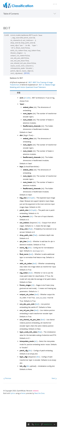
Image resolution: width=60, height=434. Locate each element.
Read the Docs (40, 393)
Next (53, 378)
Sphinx (12, 393)
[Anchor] (12, 28)
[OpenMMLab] (18, 5)
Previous (8, 378)
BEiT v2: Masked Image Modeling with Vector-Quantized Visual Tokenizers (32, 86)
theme (23, 393)
